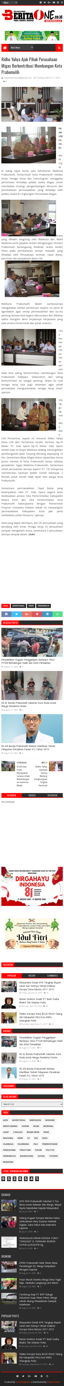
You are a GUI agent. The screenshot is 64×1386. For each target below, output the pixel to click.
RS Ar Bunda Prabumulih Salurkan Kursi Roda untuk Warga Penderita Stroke (28, 705)
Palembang (23, 1144)
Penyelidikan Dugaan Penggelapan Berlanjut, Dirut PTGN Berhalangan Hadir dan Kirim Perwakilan (27, 661)
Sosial (41, 1156)
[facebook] (40, 2)
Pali (35, 1144)
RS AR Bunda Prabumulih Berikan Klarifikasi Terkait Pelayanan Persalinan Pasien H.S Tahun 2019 (28, 748)
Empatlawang (10, 1126)
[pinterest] (58, 2)
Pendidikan (9, 1150)
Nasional (8, 1138)
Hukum (25, 1126)
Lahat (6, 1132)
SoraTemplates (23, 1382)
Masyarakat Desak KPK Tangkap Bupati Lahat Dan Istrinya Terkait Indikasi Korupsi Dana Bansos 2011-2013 (40, 986)
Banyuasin (35, 1120)
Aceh (5, 1120)
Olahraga (8, 1144)
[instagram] (61, 2)
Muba (46, 1132)
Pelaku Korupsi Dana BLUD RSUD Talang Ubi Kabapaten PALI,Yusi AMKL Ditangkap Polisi (40, 1017)
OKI (36, 1138)
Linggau (18, 1132)
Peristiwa (25, 1150)
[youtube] (54, 2)
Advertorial (18, 606)
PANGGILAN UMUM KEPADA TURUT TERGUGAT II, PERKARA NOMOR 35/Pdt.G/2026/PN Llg (39, 1241)
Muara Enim (33, 1132)
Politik (50, 1150)
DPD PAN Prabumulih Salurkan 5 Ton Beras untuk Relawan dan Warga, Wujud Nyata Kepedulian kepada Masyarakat (40, 1204)
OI (28, 1138)
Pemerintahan (49, 1144)
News (31, 606)
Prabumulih (43, 606)
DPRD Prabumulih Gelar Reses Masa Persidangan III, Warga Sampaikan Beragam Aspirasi (38, 1266)
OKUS (44, 1138)
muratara (8, 1162)
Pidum (38, 1150)
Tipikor (53, 1156)
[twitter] (44, 2)
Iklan (36, 1126)
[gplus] (49, 2)
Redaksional (26, 1156)
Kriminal (48, 1126)
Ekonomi (50, 1120)
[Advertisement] (32, 568)
